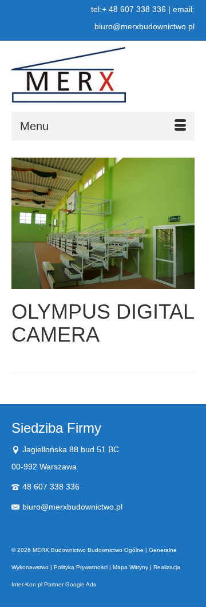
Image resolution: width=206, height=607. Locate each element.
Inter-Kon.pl (26, 584)
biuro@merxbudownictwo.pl (72, 506)
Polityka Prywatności (81, 567)
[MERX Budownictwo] (103, 75)
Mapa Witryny (130, 567)
